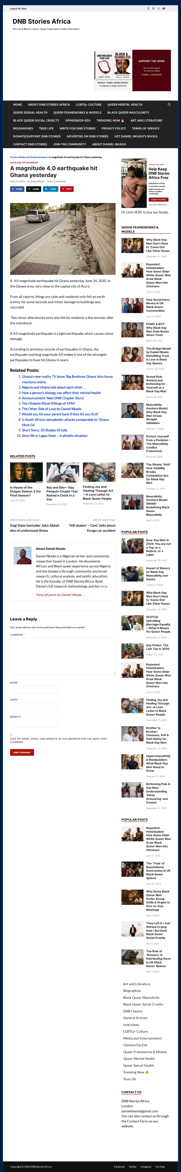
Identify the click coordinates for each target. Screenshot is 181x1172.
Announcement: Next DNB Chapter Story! (53, 398)
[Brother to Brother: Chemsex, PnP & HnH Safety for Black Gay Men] (132, 728)
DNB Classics (133, 1011)
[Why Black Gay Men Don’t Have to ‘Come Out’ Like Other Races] (132, 240)
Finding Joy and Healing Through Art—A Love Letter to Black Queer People (157, 707)
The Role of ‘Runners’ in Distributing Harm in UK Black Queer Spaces (158, 958)
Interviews (131, 1025)
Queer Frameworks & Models (77, 112)
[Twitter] (153, 8)
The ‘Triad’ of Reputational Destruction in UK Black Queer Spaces (158, 871)
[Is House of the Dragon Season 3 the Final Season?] (26, 474)
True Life (46, 128)
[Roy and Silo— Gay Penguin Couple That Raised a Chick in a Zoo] (62, 474)
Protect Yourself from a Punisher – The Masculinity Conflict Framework (158, 444)
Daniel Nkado (37, 181)
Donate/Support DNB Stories (37, 136)
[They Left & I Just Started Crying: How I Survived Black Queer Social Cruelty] (132, 924)
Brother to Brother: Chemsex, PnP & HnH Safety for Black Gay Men (157, 735)
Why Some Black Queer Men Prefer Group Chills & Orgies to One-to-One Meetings (158, 900)
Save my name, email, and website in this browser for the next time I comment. (59, 740)
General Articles (135, 1018)
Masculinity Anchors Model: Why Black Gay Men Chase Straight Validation (157, 414)
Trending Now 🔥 (110, 120)
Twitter (133, 1166)
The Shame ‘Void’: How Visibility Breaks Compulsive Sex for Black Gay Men (158, 473)
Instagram (146, 1166)
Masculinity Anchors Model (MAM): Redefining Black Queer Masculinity (157, 505)
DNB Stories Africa (42, 21)
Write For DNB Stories (78, 128)
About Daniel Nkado (109, 144)
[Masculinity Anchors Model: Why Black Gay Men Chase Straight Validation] (132, 405)
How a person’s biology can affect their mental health (61, 393)
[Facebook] (148, 8)
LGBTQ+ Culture (88, 104)
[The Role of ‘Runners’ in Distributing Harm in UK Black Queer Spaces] (132, 952)
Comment (17, 634)
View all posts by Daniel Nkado (61, 595)
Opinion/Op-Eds (77, 120)
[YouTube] (164, 8)
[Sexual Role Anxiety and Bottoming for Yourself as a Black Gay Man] (132, 377)
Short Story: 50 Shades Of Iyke (44, 430)
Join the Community (69, 144)
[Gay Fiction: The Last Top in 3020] (132, 646)
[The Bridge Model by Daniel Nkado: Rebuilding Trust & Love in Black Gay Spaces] (132, 349)
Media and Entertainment (33, 157)
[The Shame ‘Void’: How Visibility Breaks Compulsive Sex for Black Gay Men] (132, 465)
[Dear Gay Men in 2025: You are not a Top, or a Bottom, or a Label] (132, 541)
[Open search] (169, 105)
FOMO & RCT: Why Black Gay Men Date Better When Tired (157, 329)
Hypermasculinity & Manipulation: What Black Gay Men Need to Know (158, 763)
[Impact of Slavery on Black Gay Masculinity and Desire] (132, 569)
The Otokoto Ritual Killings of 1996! (48, 403)
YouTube (160, 1166)
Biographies (23, 128)
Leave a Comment (56, 181)
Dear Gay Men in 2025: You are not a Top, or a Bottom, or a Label (158, 547)
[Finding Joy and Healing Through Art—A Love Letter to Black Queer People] (99, 473)
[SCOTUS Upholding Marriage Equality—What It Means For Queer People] (132, 618)
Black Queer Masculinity (128, 112)
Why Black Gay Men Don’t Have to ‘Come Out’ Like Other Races (158, 245)
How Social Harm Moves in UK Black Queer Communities (158, 305)
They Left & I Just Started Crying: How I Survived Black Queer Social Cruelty (158, 930)
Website (15, 716)
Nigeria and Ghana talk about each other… (53, 387)
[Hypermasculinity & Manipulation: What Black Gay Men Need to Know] (132, 757)
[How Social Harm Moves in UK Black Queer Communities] (132, 300)
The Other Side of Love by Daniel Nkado (51, 409)
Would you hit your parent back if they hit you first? (60, 414)
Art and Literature (146, 120)
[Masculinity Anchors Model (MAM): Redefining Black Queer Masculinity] (132, 497)
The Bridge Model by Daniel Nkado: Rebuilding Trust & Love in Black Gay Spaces (158, 356)
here (103, 586)
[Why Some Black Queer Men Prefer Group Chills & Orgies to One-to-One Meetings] (132, 892)
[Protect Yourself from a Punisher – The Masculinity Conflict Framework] (132, 437)
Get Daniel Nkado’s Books (136, 136)
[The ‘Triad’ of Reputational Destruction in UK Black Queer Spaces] (132, 864)
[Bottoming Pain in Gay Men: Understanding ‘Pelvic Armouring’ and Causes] (132, 785)
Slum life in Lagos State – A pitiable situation (54, 436)
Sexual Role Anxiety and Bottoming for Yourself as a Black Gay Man (156, 384)
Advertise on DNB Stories (88, 136)
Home (17, 104)
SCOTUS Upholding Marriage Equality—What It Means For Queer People (158, 624)
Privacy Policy (114, 128)
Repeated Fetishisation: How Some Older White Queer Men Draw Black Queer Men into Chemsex (158, 275)
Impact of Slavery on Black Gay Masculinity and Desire (158, 573)
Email (15, 699)
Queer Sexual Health (30, 112)
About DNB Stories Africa (49, 104)
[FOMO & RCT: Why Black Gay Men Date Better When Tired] (132, 325)
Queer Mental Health (124, 104)
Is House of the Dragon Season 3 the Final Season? (25, 491)
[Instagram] (158, 8)
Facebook (119, 1166)
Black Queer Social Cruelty (36, 120)
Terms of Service (145, 128)
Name (14, 682)
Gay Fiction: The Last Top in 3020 (158, 647)
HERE (138, 212)
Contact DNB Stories (30, 144)
